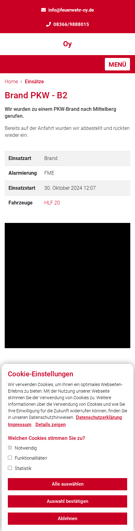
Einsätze (34, 82)
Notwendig (26, 448)
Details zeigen (50, 424)
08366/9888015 (71, 24)
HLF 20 (52, 203)
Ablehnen (67, 518)
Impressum (19, 424)
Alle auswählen (68, 484)
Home (11, 82)
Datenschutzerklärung (99, 417)
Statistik (23, 468)
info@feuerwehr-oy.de (71, 10)
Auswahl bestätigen (67, 501)
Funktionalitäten (31, 458)
